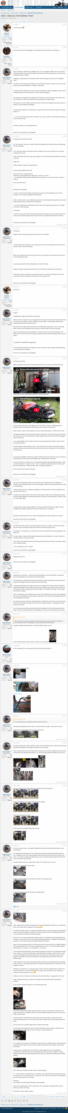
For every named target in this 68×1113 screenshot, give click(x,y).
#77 (65, 743)
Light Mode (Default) (7, 1108)
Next (24, 21)
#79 (65, 845)
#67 (65, 310)
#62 (65, 47)
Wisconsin (9, 661)
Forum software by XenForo (34, 1111)
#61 (65, 24)
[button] (34, 7)
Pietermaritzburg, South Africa (7, 43)
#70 (65, 523)
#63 (65, 68)
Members (39, 7)
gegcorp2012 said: (18, 617)
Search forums (11, 10)
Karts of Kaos (7, 654)
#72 (65, 572)
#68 (65, 358)
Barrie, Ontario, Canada (8, 64)
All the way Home (7, 7)
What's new (29, 7)
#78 (65, 785)
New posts (3, 10)
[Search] (65, 7)
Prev (4, 21)
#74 (65, 645)
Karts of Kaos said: (18, 719)
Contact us (37, 1108)
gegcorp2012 (5, 18)
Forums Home (19, 7)
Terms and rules (45, 1108)
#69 (65, 479)
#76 (65, 716)
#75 (65, 665)
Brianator (7, 56)
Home (62, 1108)
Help (59, 1108)
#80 (65, 911)
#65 (65, 228)
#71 (65, 554)
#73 (65, 613)
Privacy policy (53, 1108)
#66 (65, 287)
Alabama (9, 83)
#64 (65, 136)
